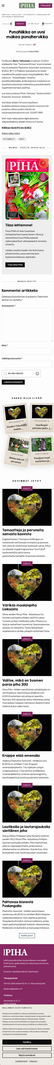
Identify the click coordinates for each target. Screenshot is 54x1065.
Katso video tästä (11, 133)
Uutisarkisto (29, 15)
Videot (22, 139)
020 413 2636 (9, 983)
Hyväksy (27, 1042)
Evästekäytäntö (21, 1061)
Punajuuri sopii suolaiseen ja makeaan (42, 459)
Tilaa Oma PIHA (15, 264)
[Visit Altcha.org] (37, 373)
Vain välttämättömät (27, 1048)
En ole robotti (15, 373)
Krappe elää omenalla (21, 756)
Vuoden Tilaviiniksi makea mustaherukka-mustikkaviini (17, 427)
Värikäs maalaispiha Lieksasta (19, 607)
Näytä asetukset (27, 1055)
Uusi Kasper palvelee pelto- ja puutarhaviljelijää (41, 427)
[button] (4, 5)
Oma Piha (6, 15)
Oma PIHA (34, 51)
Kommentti (9, 306)
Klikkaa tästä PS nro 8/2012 (16, 127)
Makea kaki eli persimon (16, 460)
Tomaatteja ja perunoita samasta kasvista (23, 532)
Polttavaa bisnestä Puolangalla (17, 904)
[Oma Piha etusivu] (27, 5)
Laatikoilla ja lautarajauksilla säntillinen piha (26, 829)
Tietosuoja (33, 1061)
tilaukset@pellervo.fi (13, 988)
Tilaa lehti (45, 5)
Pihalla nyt (16, 15)
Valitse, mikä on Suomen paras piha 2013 (22, 682)
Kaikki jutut (27, 935)
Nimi (5, 345)
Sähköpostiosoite (12, 358)
